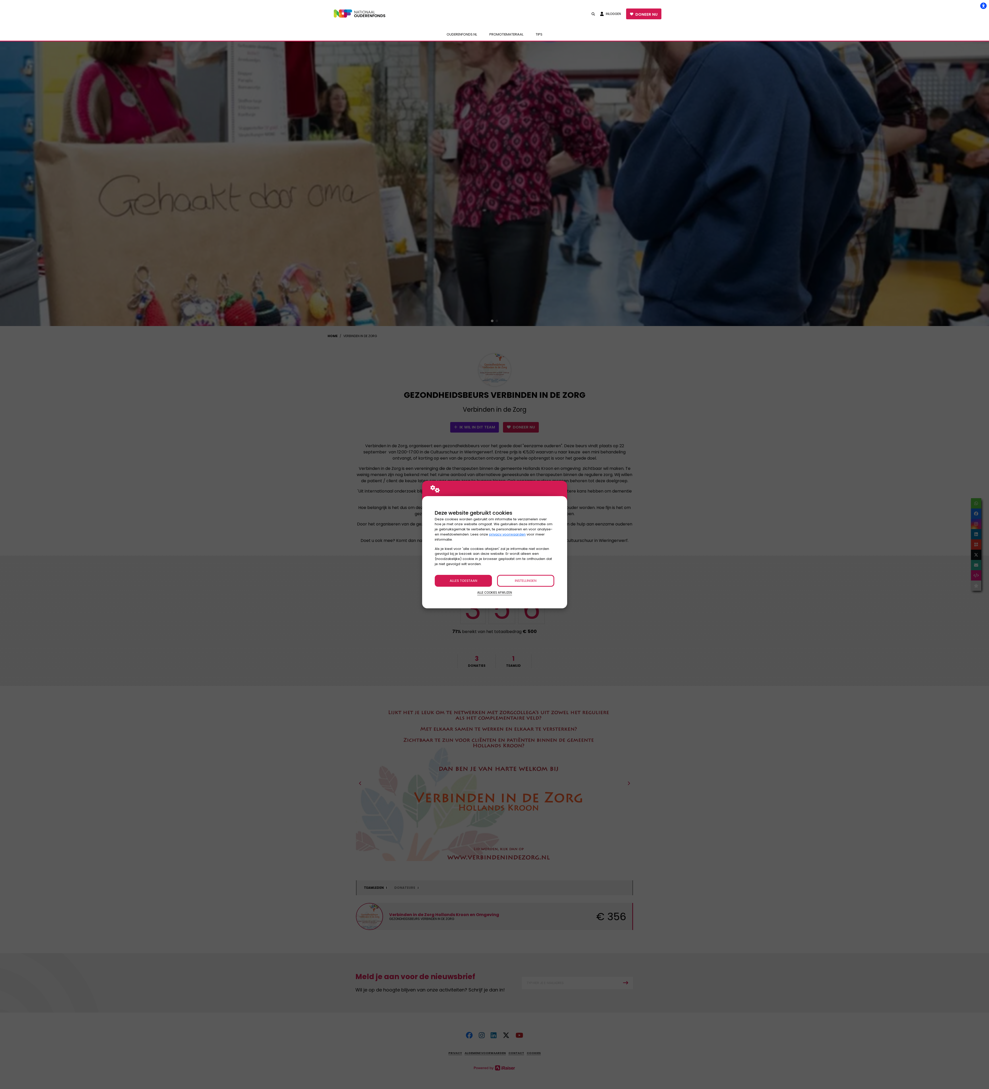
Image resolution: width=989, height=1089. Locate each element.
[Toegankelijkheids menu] (983, 6)
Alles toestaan (463, 580)
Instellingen (525, 580)
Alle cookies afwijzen (494, 593)
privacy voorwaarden (507, 534)
